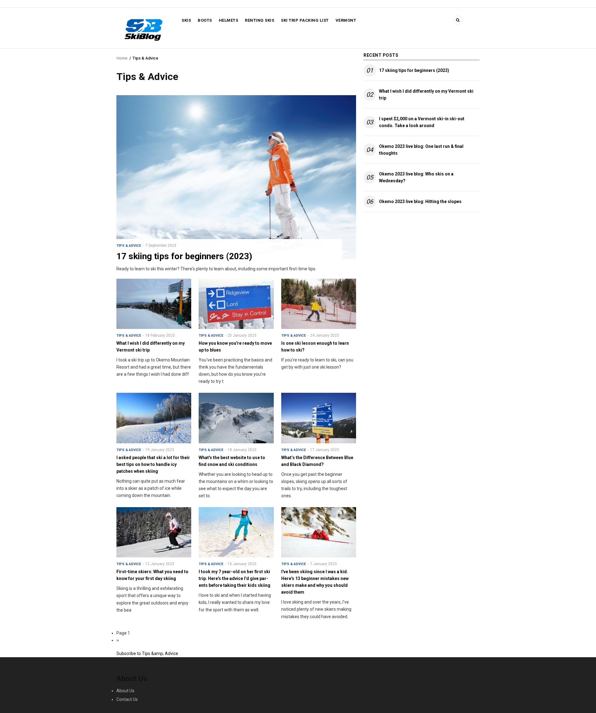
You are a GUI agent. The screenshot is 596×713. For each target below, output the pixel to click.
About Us (125, 690)
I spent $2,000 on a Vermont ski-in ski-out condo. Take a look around (421, 122)
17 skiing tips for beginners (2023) (414, 70)
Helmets (228, 20)
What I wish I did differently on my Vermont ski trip (426, 94)
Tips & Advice (128, 246)
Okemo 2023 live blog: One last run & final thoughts (421, 150)
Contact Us (127, 699)
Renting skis (259, 20)
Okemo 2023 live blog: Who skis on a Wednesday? (416, 177)
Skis (186, 20)
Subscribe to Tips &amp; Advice (147, 653)
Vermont (346, 20)
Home (122, 58)
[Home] (143, 29)
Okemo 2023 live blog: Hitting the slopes (420, 201)
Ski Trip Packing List (305, 20)
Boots (205, 20)
